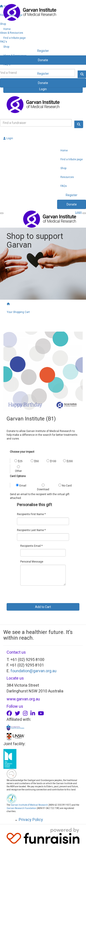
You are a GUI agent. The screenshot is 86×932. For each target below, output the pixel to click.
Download (43, 489)
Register (43, 73)
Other (18, 471)
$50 (36, 461)
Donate (43, 83)
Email (22, 485)
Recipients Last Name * (31, 530)
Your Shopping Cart (18, 312)
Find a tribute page (14, 37)
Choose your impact (22, 451)
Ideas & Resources (14, 55)
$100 (52, 461)
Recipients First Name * (31, 514)
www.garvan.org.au (23, 699)
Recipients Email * (31, 545)
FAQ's (6, 64)
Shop (6, 46)
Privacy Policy (31, 819)
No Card (66, 485)
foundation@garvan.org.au (33, 670)
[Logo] (43, 12)
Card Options (18, 476)
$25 (19, 461)
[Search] (78, 124)
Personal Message (31, 561)
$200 (69, 461)
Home (7, 29)
